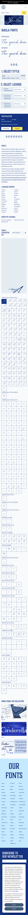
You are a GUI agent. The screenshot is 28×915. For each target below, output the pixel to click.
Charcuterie (21, 792)
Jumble (11, 807)
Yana (20, 841)
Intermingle (4, 807)
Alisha (2, 786)
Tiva (2, 838)
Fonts (2, 12)
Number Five (4, 822)
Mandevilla (21, 810)
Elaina (20, 795)
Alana (20, 783)
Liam (11, 810)
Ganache (21, 798)
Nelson (20, 814)
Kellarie (20, 807)
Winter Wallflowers (12, 842)
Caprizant (12, 792)
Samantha (12, 828)
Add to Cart (6, 128)
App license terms (7, 106)
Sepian (3, 831)
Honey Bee (12, 804)
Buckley (3, 792)
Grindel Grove (22, 801)
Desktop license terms (8, 90)
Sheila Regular (5, 36)
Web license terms (7, 98)
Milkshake (3, 814)
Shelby (20, 831)
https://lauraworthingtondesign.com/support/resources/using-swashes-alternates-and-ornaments (13, 180)
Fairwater (3, 798)
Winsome (3, 841)
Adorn (2, 783)
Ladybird (3, 810)
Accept (14, 904)
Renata (12, 825)
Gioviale (3, 801)
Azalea (11, 786)
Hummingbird (22, 804)
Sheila (11, 831)
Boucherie (21, 789)
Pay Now (17, 128)
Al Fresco (12, 783)
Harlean (3, 804)
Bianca (2, 789)
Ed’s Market (13, 795)
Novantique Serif (21, 818)
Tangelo (12, 834)
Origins (12, 822)
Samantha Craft (22, 828)
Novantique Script (13, 818)
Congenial (3, 795)
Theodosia (21, 834)
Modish (12, 814)
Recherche (21, 822)
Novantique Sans (4, 818)
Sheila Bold (4, 47)
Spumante (3, 834)
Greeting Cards (13, 801)
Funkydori (12, 798)
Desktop (6, 89)
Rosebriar (3, 828)
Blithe (11, 789)
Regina (3, 825)
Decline (14, 908)
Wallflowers (21, 838)
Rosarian (21, 825)
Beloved (21, 786)
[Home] (3, 7)
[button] (26, 7)
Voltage (12, 838)
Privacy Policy (15, 891)
